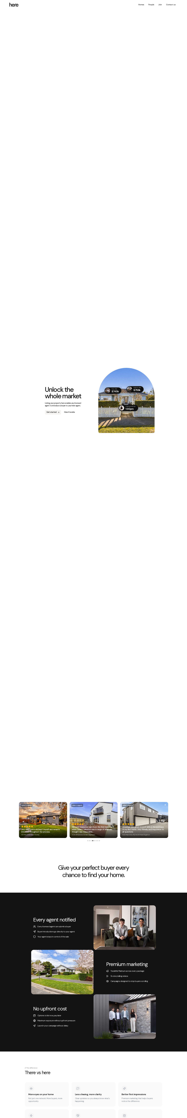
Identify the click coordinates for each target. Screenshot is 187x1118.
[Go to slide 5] (94, 840)
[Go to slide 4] (92, 840)
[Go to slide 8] (99, 840)
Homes (141, 4)
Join (160, 4)
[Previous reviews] (24, 821)
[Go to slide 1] (87, 840)
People (151, 4)
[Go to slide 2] (89, 840)
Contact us (171, 4)
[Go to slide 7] (97, 840)
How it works (69, 412)
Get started (51, 412)
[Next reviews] (163, 821)
